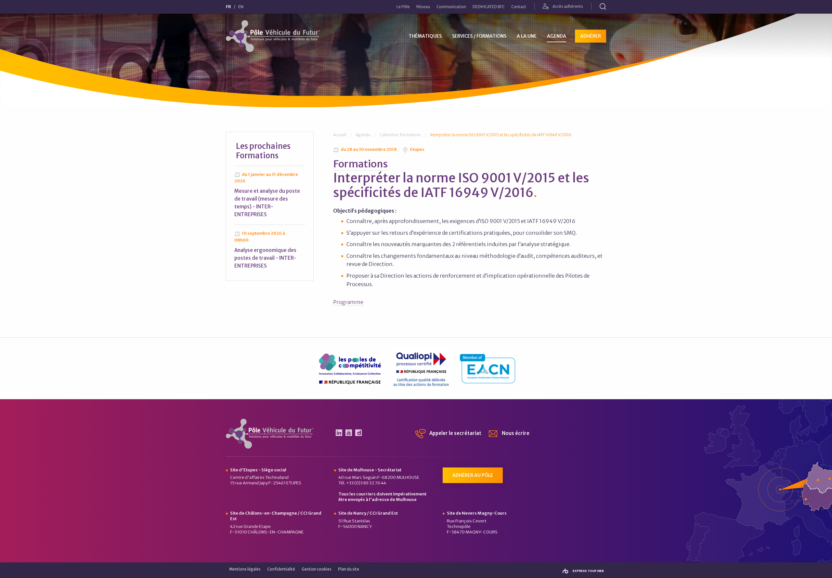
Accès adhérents (567, 6)
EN (240, 7)
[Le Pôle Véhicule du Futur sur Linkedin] (339, 432)
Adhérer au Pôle (472, 475)
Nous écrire (515, 433)
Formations (360, 164)
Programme (348, 302)
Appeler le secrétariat (454, 433)
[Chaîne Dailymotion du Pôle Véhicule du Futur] (358, 432)
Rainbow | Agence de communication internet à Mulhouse (583, 571)
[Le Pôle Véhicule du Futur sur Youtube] (349, 432)
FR (228, 7)
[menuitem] (403, 7)
